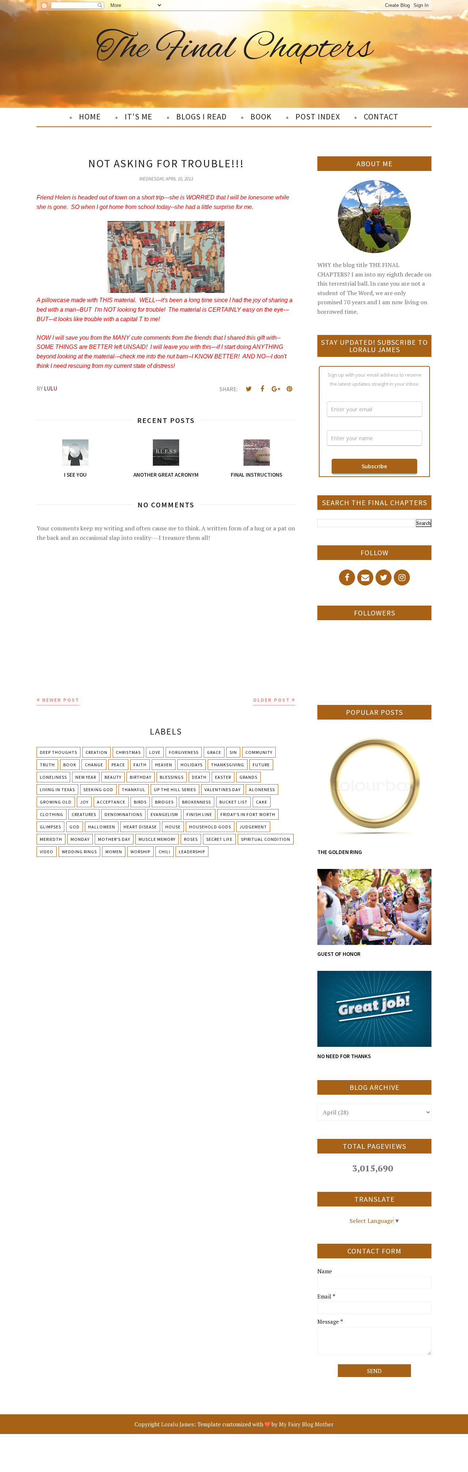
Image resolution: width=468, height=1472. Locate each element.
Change (94, 764)
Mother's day (114, 839)
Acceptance (111, 802)
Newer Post (60, 700)
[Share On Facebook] (262, 389)
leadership (192, 851)
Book (69, 764)
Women (113, 851)
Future (261, 764)
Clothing (51, 814)
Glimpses (50, 827)
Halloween (101, 827)
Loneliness (53, 777)
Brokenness (196, 802)
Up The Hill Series (175, 789)
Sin (233, 752)
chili (164, 851)
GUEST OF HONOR (339, 953)
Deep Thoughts (58, 752)
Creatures (84, 814)
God (74, 827)
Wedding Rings (79, 851)
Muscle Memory (157, 839)
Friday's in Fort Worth (247, 814)
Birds (140, 802)
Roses (191, 839)
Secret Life (219, 839)
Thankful (134, 789)
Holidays (192, 764)
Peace (118, 764)
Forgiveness (184, 752)
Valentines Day (222, 789)
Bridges (164, 802)
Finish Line (199, 814)
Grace (214, 752)
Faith (140, 764)
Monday (80, 839)
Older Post (271, 700)
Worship (140, 851)
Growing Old (56, 802)
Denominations (123, 814)
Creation (96, 752)
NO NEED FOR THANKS (344, 1056)
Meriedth (51, 839)
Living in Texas (57, 789)
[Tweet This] (248, 389)
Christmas (128, 752)
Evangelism (164, 814)
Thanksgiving (227, 764)
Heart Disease (140, 827)
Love (155, 752)
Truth (47, 764)
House (173, 827)
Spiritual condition (265, 839)
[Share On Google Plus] (276, 389)
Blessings (172, 777)
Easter (223, 777)
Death (199, 777)
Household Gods (210, 827)
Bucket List (233, 802)
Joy (84, 802)
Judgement (253, 827)
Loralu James (177, 1424)
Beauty (113, 777)
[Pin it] (289, 389)
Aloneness (262, 789)
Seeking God (98, 789)
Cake (261, 802)
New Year (85, 777)
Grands (248, 777)
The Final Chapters (234, 48)
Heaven (163, 764)
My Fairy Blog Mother (306, 1424)
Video (46, 851)
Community (258, 752)
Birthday (140, 777)
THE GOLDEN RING (339, 852)
